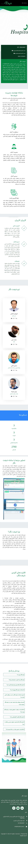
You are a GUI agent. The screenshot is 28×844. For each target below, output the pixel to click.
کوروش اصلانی (14, 314)
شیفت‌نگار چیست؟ (20, 675)
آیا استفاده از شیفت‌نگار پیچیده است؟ (17, 690)
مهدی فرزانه (14, 392)
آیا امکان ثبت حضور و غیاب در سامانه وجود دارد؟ (15, 729)
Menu (25, 3)
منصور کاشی (14, 366)
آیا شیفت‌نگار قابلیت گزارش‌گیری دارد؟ (17, 717)
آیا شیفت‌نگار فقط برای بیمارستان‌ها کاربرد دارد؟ (15, 685)
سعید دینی (14, 340)
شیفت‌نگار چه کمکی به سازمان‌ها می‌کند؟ (16, 680)
